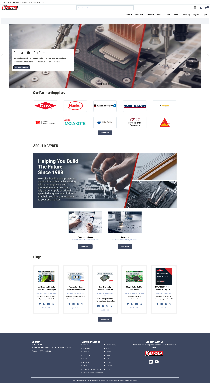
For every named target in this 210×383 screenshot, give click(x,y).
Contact (176, 14)
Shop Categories (21, 67)
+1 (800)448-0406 (44, 351)
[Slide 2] (106, 84)
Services (149, 14)
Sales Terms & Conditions (92, 369)
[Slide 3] (108, 84)
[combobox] (105, 8)
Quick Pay (186, 14)
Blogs (159, 14)
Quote (108, 359)
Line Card (109, 362)
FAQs (85, 366)
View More (105, 132)
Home (6, 21)
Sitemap (90, 380)
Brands (128, 14)
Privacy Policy (111, 345)
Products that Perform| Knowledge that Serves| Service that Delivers (23, 2)
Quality (108, 348)
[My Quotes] (195, 7)
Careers (167, 14)
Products (138, 14)
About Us (86, 362)
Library (108, 369)
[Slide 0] (101, 84)
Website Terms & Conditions (93, 373)
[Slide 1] (104, 84)
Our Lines (86, 355)
